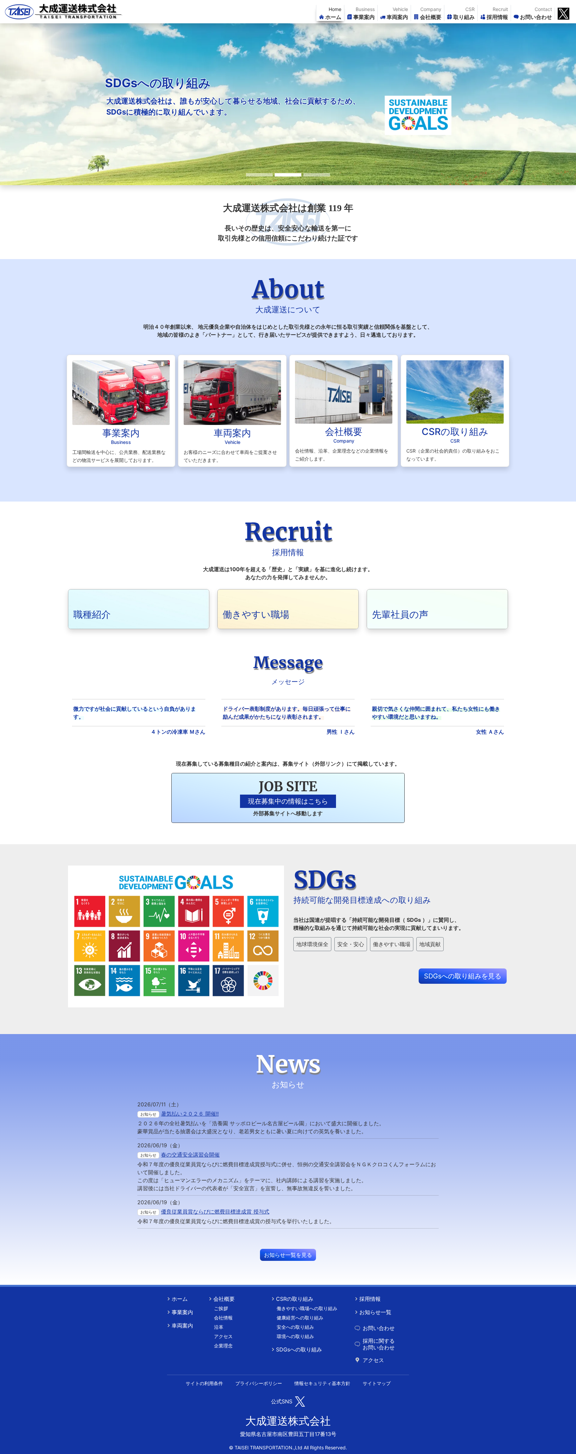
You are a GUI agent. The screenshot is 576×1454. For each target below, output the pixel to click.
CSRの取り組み (294, 1298)
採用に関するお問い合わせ (379, 1344)
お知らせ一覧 (375, 1312)
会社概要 (224, 1298)
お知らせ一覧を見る (288, 1255)
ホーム (180, 1298)
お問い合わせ (379, 1328)
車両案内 (182, 1325)
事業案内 (182, 1312)
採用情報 (370, 1298)
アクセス (373, 1360)
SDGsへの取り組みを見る (462, 976)
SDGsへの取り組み (299, 1349)
